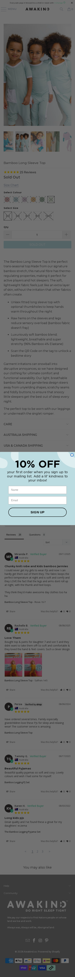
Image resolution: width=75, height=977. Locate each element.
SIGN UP (37, 512)
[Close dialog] (72, 455)
